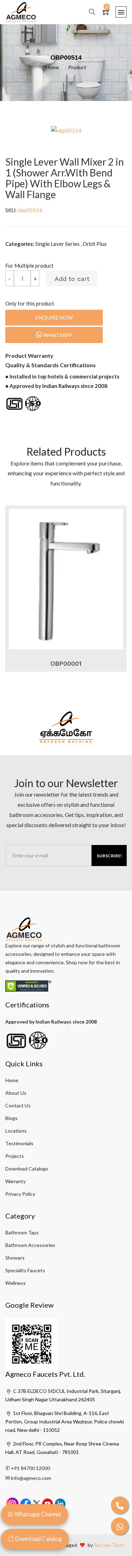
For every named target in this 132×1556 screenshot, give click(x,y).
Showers (15, 1258)
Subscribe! (109, 855)
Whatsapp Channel (37, 1514)
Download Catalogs (26, 1169)
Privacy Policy (20, 1194)
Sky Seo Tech (109, 1545)
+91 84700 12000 (30, 1468)
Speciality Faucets (25, 1270)
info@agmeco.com (31, 1478)
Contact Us (18, 1105)
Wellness (15, 1283)
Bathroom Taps (22, 1232)
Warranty (15, 1181)
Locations (16, 1131)
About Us (15, 1093)
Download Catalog (37, 1538)
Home (55, 67)
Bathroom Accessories (30, 1245)
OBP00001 (66, 663)
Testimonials (19, 1143)
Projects (14, 1156)
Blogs (11, 1118)
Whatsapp (57, 335)
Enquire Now (54, 317)
